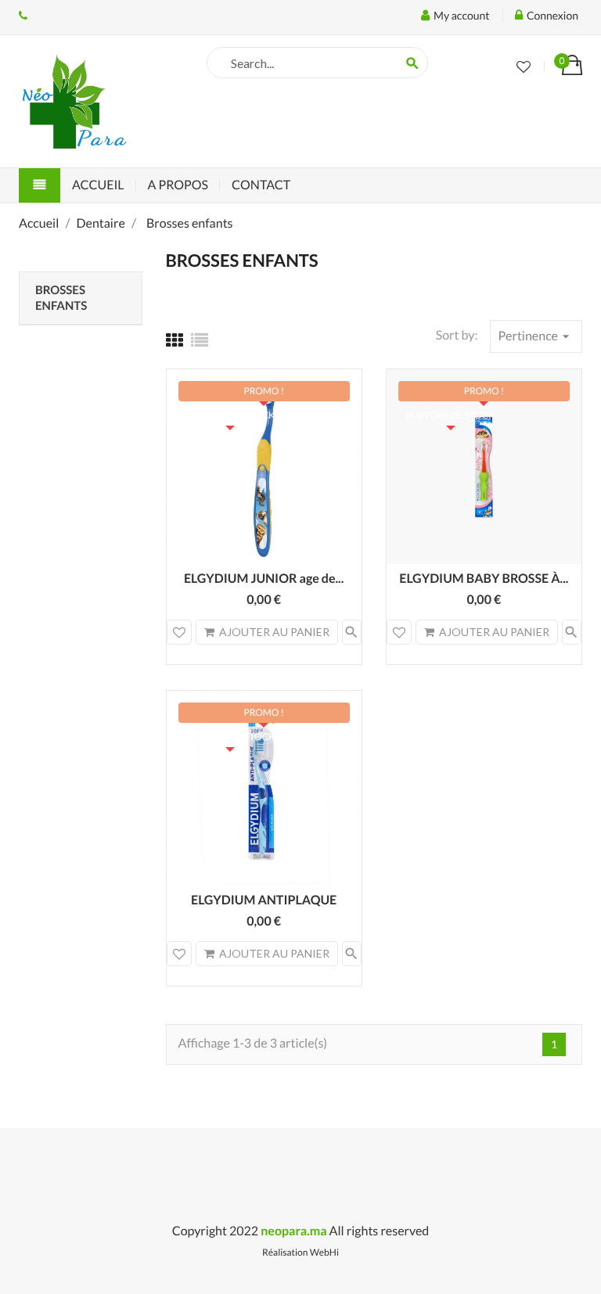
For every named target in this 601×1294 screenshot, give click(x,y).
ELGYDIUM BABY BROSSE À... (483, 578)
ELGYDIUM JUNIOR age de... (264, 578)
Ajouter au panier (274, 631)
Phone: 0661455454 (23, 15)
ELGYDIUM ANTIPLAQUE (263, 900)
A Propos (178, 185)
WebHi (324, 1252)
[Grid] (174, 339)
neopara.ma (293, 1231)
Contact (261, 185)
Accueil (98, 185)
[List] (199, 339)
